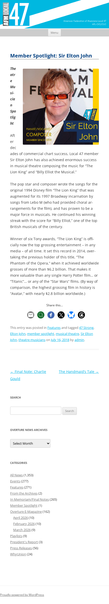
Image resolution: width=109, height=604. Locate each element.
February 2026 (24, 523)
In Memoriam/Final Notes (29, 499)
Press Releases (21, 548)
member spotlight (40, 333)
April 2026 (20, 517)
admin (79, 339)
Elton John (18, 333)
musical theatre (67, 333)
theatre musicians (32, 339)
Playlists (16, 536)
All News (16, 475)
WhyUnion (18, 554)
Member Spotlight (24, 505)
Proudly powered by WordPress (22, 595)
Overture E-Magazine (26, 511)
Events (15, 481)
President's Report (24, 542)
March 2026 (22, 529)
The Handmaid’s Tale (79, 371)
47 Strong (86, 327)
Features (54, 327)
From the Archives (24, 493)
